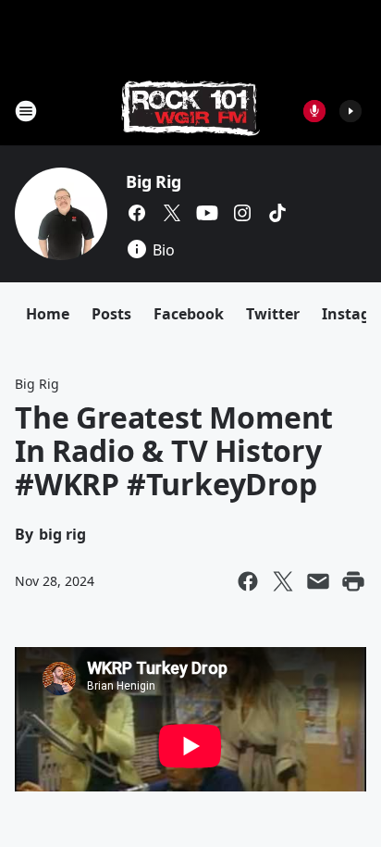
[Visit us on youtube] (207, 213)
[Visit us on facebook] (137, 213)
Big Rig (153, 181)
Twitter (273, 314)
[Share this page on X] (283, 581)
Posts (111, 314)
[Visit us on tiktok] (277, 213)
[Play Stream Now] (350, 111)
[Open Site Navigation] (26, 111)
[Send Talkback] (314, 111)
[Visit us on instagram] (242, 213)
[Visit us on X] (172, 213)
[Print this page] (353, 581)
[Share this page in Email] (318, 581)
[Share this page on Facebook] (248, 581)
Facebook (189, 314)
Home (47, 314)
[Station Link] (190, 111)
